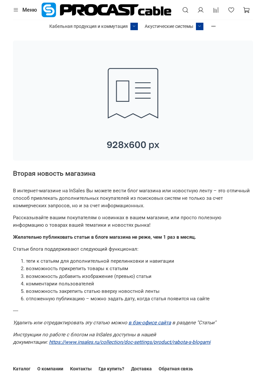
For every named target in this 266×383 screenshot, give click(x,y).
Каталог (21, 368)
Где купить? (111, 368)
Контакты (81, 368)
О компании (50, 368)
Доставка (141, 368)
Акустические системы (169, 26)
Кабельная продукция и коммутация (88, 26)
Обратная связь (176, 368)
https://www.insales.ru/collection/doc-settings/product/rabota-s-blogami (130, 342)
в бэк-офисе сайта (149, 323)
